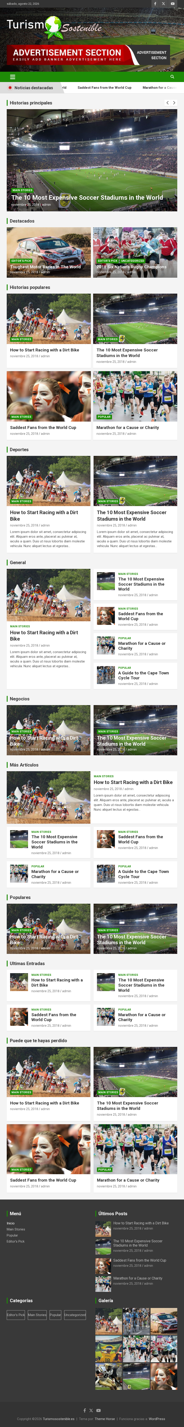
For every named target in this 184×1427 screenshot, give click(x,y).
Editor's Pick (21, 260)
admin (46, 204)
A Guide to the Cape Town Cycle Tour (143, 675)
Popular (104, 416)
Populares (20, 897)
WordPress (157, 1419)
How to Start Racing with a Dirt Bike (44, 350)
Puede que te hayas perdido (38, 1040)
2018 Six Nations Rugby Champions (131, 266)
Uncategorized (132, 260)
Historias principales (31, 103)
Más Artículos (24, 765)
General (18, 562)
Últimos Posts (113, 1213)
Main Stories (22, 190)
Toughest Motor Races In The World (45, 266)
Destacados (22, 221)
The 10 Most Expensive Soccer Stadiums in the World (127, 352)
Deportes (19, 449)
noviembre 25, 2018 (25, 204)
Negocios (20, 699)
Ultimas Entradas (27, 963)
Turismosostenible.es (58, 1419)
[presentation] (167, 103)
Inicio (11, 1223)
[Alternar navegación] (13, 77)
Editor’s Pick (15, 1241)
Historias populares (30, 287)
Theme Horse (105, 1419)
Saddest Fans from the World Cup (59, 197)
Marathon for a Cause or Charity (119, 88)
